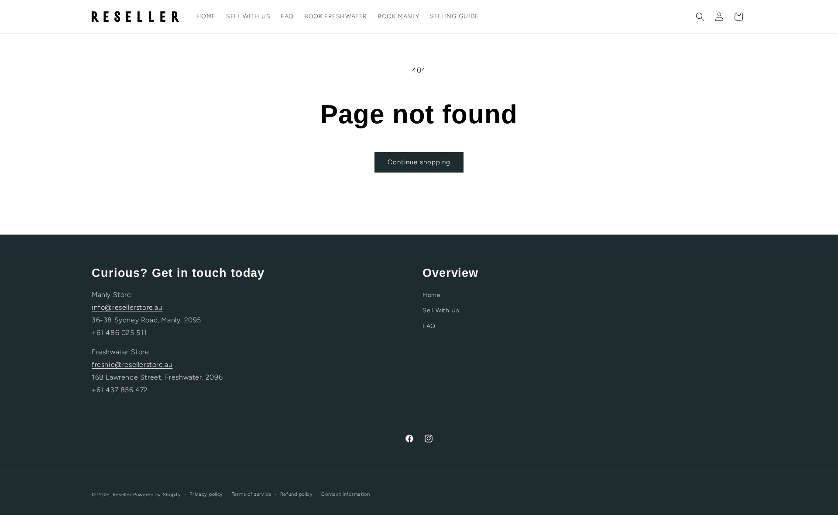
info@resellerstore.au (127, 307)
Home (431, 295)
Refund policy (296, 494)
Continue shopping (419, 162)
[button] (700, 16)
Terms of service (251, 494)
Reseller (122, 495)
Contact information (345, 494)
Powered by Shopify (157, 495)
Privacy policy (206, 494)
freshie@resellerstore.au (132, 364)
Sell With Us (440, 310)
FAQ (429, 326)
